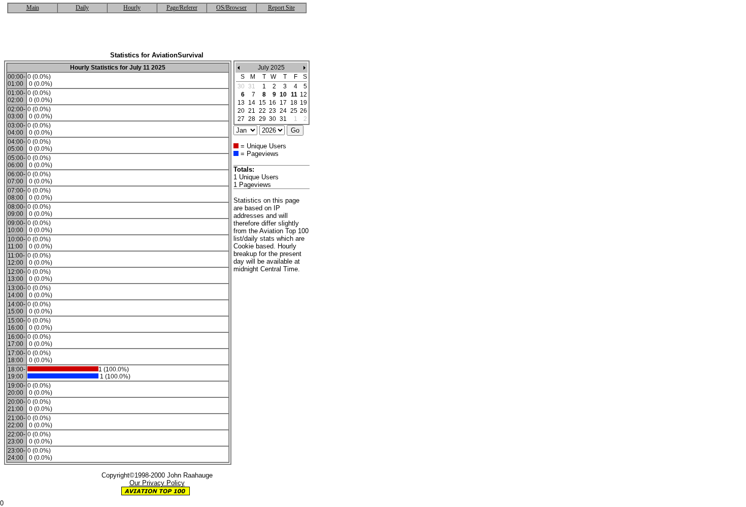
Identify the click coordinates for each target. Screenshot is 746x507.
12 (303, 94)
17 (283, 102)
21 (251, 110)
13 (241, 102)
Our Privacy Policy (157, 483)
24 (283, 110)
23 (272, 110)
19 (303, 102)
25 (293, 110)
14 (251, 102)
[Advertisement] (157, 36)
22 (262, 110)
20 (241, 110)
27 (241, 118)
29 (262, 118)
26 (303, 110)
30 (272, 118)
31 (283, 118)
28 (251, 118)
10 (283, 94)
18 (293, 102)
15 (262, 102)
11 (294, 94)
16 (272, 102)
